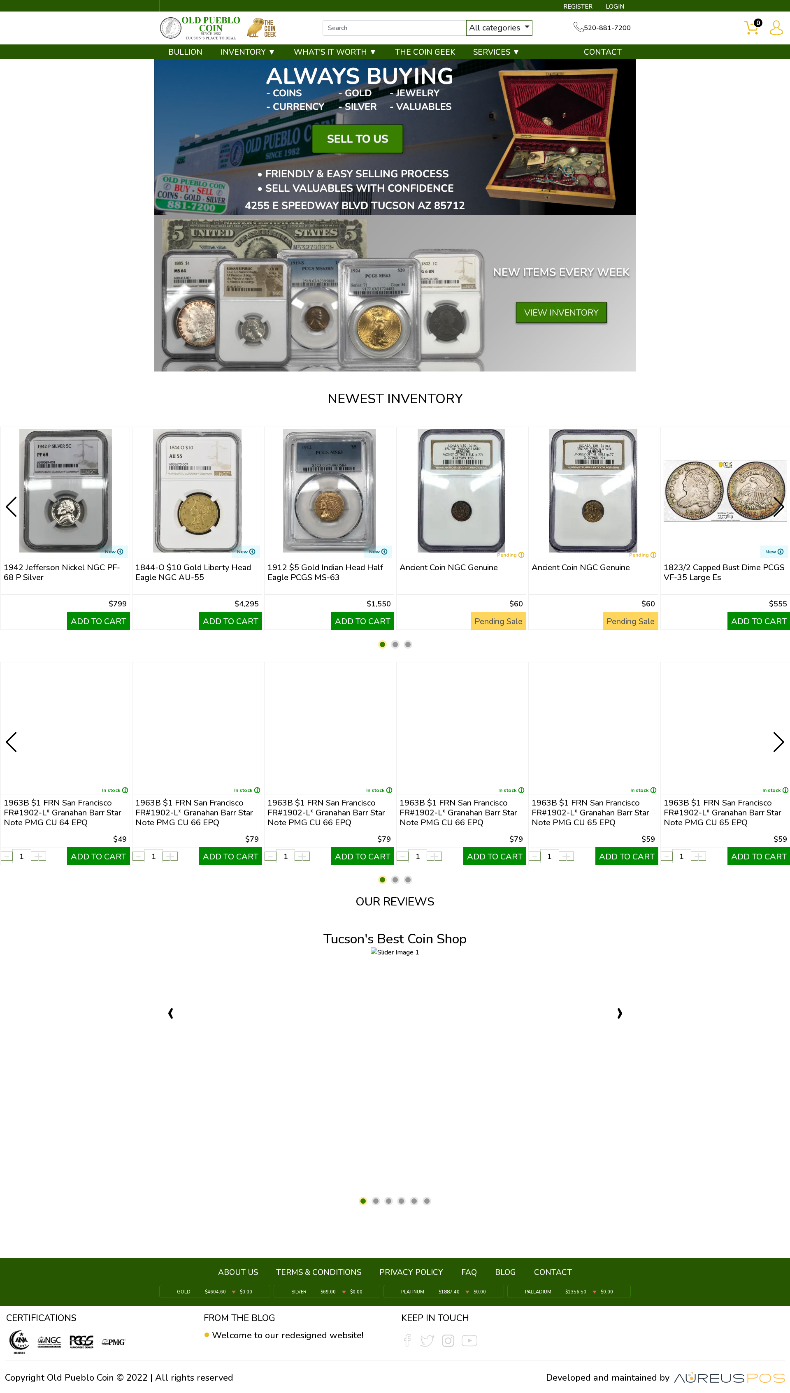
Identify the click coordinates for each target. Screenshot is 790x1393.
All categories (496, 27)
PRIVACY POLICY (411, 1272)
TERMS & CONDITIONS (318, 1272)
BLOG (505, 1272)
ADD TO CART (98, 621)
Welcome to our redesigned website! (287, 1335)
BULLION (185, 52)
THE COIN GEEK (425, 52)
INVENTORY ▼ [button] (248, 52)
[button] (382, 644)
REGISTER (577, 6)
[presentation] (12, 500)
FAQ (469, 1272)
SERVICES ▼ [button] (496, 52)
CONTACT (603, 52)
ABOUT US (238, 1272)
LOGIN (615, 6)
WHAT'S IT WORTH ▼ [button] (335, 52)
